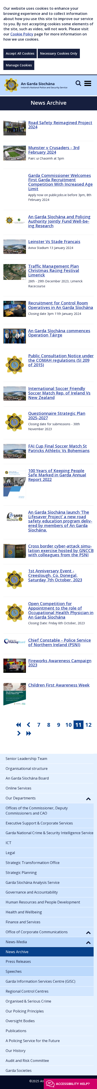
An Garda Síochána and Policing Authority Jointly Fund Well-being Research (59, 221)
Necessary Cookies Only (58, 53)
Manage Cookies (19, 65)
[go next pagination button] (19, 733)
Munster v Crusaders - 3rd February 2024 (53, 150)
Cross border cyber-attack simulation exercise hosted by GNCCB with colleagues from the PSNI (61, 550)
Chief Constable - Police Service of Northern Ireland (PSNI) (59, 642)
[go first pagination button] (19, 724)
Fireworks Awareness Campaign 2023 (59, 663)
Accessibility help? (73, 1084)
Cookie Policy (21, 34)
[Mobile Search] (78, 83)
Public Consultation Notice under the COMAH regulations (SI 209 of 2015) (61, 360)
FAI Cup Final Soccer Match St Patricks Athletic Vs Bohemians (59, 448)
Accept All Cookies (20, 53)
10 (68, 724)
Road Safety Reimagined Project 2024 (60, 125)
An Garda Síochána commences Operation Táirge (59, 333)
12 (88, 724)
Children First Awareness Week (59, 685)
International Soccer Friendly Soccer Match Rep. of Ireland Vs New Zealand (59, 393)
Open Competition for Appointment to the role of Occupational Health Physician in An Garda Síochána (60, 610)
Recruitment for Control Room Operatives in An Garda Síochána (60, 305)
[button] (88, 798)
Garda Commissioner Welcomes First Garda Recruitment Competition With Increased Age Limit (60, 182)
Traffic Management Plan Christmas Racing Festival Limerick (53, 270)
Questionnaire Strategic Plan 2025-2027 (56, 415)
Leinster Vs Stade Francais (54, 241)
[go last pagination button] (29, 733)
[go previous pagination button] (29, 724)
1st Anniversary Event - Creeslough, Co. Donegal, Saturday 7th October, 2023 (55, 575)
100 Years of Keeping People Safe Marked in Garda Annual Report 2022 (57, 475)
